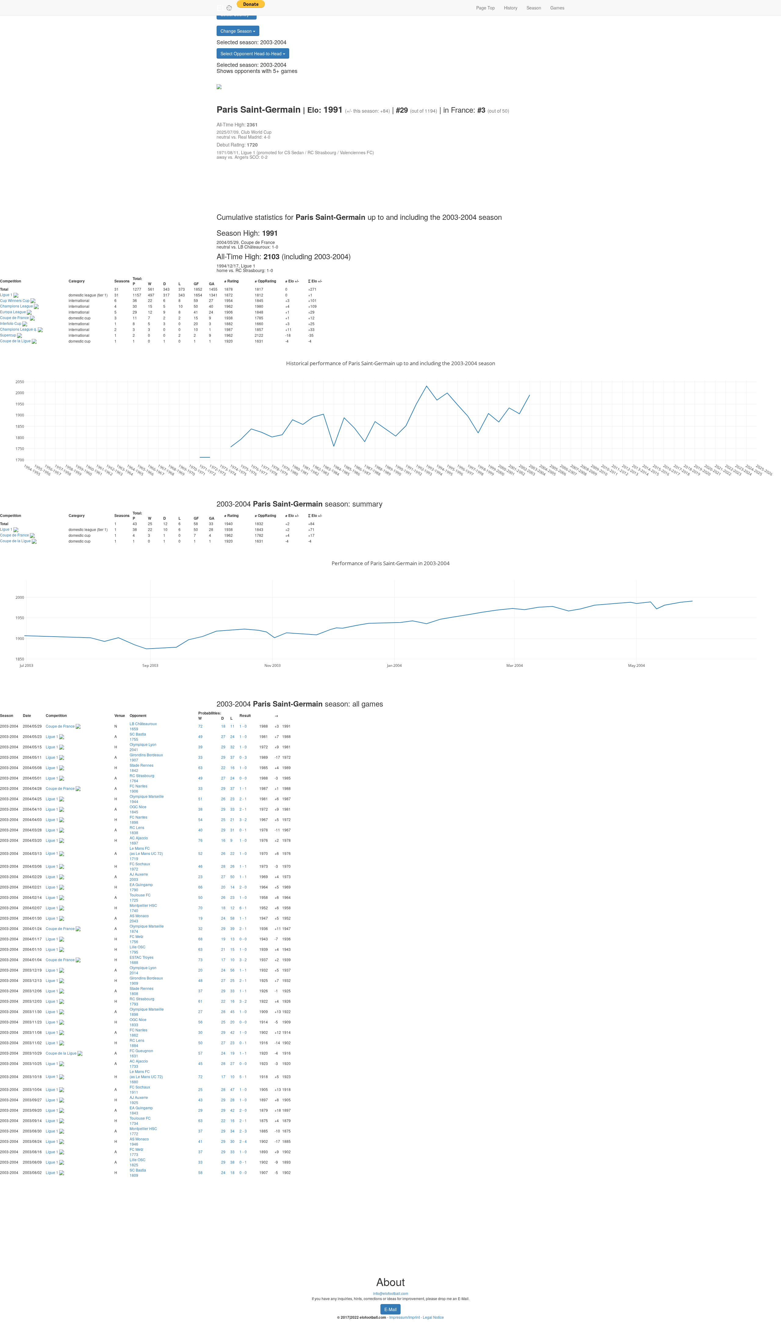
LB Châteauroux (143, 726)
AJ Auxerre (139, 876)
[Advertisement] (384, 187)
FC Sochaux (140, 866)
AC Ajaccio (139, 840)
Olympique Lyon (143, 747)
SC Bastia (138, 736)
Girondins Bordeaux (146, 757)
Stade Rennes (141, 767)
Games (557, 8)
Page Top (485, 8)
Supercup (8, 334)
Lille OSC (138, 949)
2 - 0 (243, 886)
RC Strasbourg (142, 778)
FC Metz (136, 939)
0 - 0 (243, 777)
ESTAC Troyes (141, 959)
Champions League (17, 305)
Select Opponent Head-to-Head (252, 53)
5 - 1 (243, 1076)
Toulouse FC (140, 897)
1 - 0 (243, 726)
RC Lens (137, 830)
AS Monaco (139, 918)
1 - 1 (243, 788)
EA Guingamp (141, 887)
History (510, 8)
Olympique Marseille (147, 799)
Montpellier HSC (143, 908)
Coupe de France (15, 317)
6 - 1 (243, 907)
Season (534, 8)
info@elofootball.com (390, 1293)
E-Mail (390, 1309)
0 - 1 (243, 829)
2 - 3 (243, 1130)
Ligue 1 (6, 294)
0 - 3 (243, 757)
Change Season (237, 31)
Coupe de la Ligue (16, 340)
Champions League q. (19, 329)
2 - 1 (243, 798)
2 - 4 (243, 1141)
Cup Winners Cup (15, 300)
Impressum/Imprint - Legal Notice (416, 1317)
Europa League (13, 311)
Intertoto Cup (11, 323)
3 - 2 (243, 819)
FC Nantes (138, 788)
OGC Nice (138, 809)
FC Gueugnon (141, 1053)
